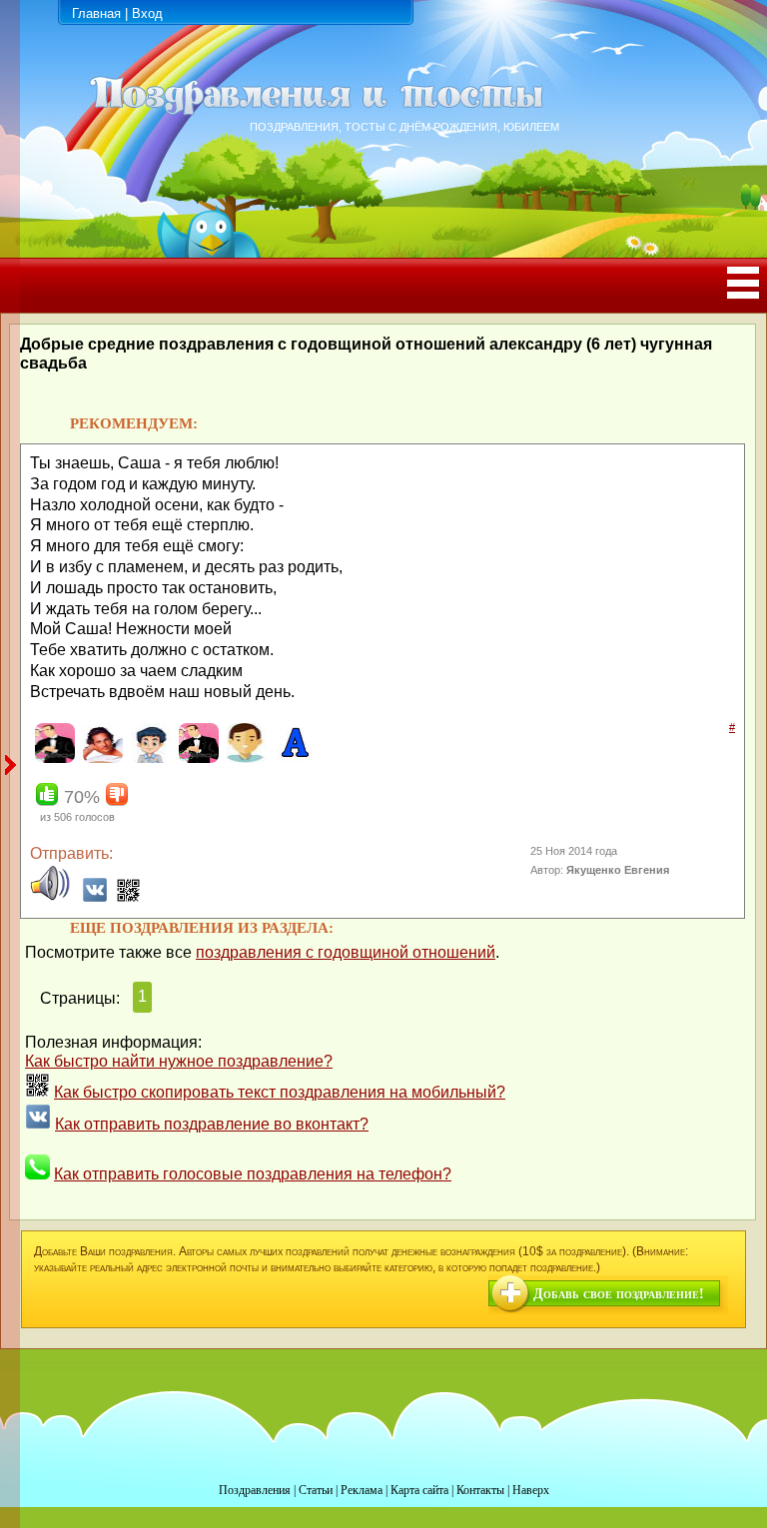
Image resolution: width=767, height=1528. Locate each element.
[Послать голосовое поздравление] (50, 897)
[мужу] (196, 759)
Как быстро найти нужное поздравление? (179, 1061)
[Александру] (292, 759)
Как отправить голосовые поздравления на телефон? (252, 1173)
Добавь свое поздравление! (618, 1293)
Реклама (362, 1490)
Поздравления (255, 1490)
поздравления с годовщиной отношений (345, 952)
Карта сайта (419, 1490)
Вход (147, 13)
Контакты (480, 1490)
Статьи (316, 1490)
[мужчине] (244, 759)
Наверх (530, 1490)
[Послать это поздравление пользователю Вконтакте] (95, 897)
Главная (96, 13)
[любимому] (100, 759)
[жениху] (52, 759)
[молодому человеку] (148, 759)
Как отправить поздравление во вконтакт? (212, 1124)
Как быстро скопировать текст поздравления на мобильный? (279, 1092)
